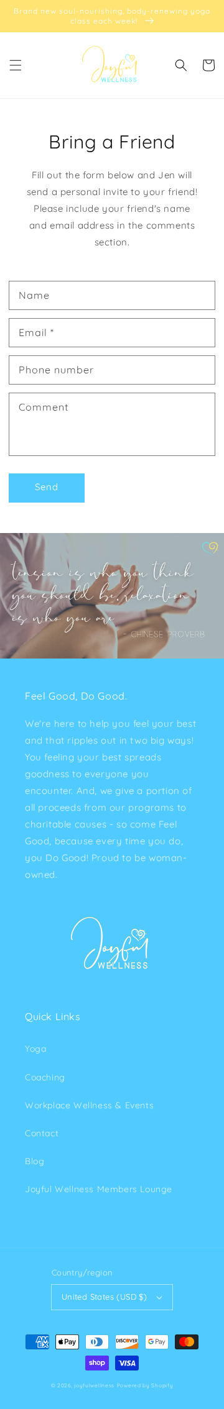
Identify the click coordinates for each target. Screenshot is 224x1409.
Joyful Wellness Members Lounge (98, 1189)
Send (46, 487)
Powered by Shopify (145, 1385)
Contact (41, 1133)
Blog (34, 1161)
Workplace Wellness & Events (89, 1105)
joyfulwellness (94, 1385)
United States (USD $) (104, 1297)
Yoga (35, 1048)
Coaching (45, 1077)
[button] (15, 65)
